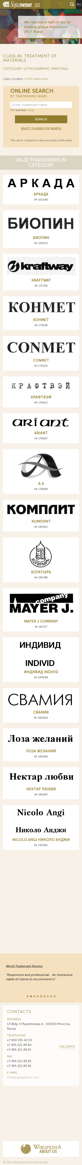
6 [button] (44, 996)
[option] (41, 22)
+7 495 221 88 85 (19, 1061)
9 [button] (54, 996)
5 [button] (40, 996)
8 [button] (51, 996)
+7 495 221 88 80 (19, 1045)
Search (41, 119)
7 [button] (47, 996)
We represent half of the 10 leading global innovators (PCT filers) (47, 27)
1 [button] (37, 36)
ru (79, 4)
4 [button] (37, 996)
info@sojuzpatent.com (23, 1077)
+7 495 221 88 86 (19, 1066)
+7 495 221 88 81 (19, 1049)
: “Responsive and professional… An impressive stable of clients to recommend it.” (39, 972)
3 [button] (44, 36)
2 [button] (40, 36)
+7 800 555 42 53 (19, 1040)
